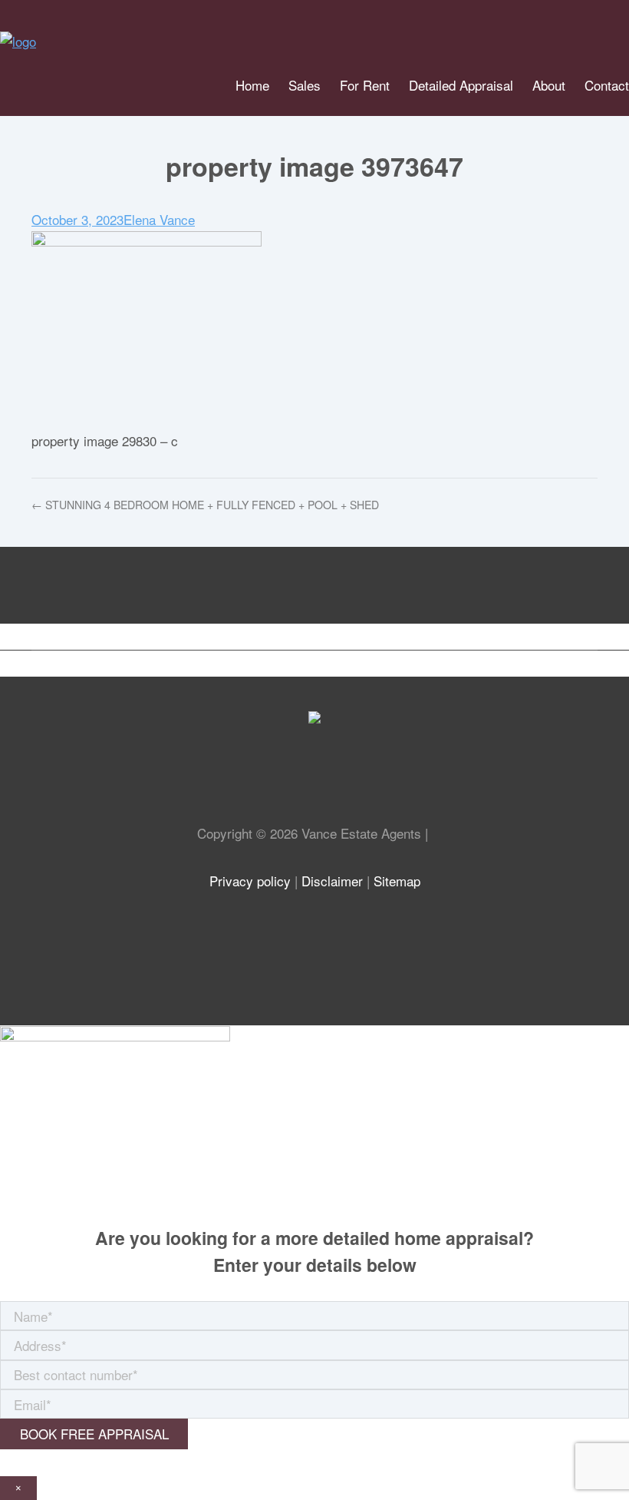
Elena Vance (159, 219)
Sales (304, 84)
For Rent (365, 84)
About (548, 84)
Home (252, 84)
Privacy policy (250, 880)
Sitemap (397, 880)
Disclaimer (332, 880)
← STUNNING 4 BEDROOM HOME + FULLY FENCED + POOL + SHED (205, 504)
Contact (607, 84)
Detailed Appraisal (461, 84)
